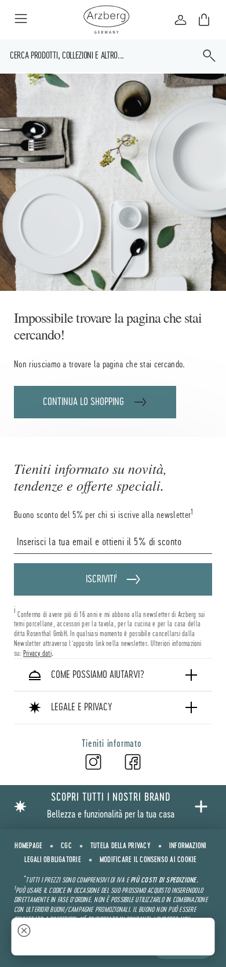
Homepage (28, 845)
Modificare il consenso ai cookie (148, 859)
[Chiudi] (24, 932)
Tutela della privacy (120, 845)
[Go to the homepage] (106, 19)
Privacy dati (37, 652)
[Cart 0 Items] (204, 20)
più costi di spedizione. (164, 880)
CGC (66, 845)
